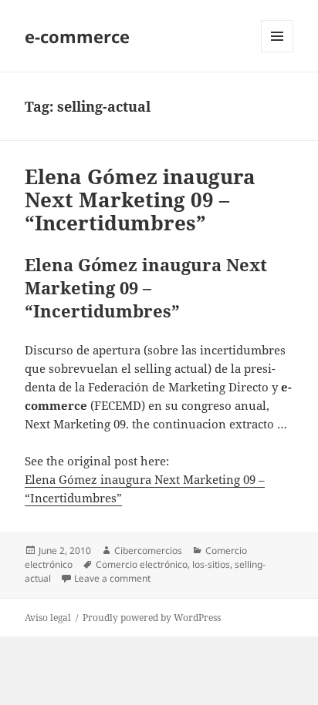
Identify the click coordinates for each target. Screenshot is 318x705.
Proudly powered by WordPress (152, 617)
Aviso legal (48, 617)
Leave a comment (112, 578)
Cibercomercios (148, 550)
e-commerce (77, 36)
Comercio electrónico (142, 564)
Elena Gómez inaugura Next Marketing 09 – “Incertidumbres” (140, 200)
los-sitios (211, 564)
